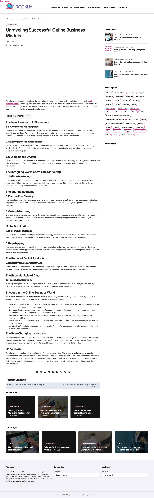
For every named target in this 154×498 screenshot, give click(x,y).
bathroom (120, 96)
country (136, 100)
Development (111, 108)
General (118, 112)
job (130, 119)
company (127, 100)
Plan (108, 131)
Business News (122, 8)
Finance (109, 112)
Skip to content (5, 1)
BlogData (83, 495)
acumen (109, 92)
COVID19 (126, 104)
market (141, 123)
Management (131, 123)
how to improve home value (115, 119)
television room (140, 131)
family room (135, 108)
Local (144, 119)
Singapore (128, 131)
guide (127, 112)
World (138, 134)
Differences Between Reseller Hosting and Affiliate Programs (82, 413)
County (109, 104)
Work (130, 134)
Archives (105, 472)
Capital (109, 100)
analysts (141, 92)
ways (123, 134)
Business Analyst (93, 8)
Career (117, 100)
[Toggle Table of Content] (27, 115)
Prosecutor (117, 131)
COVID (118, 104)
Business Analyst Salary (89, 443)
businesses (140, 96)
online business (128, 127)
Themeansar (92, 495)
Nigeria (117, 127)
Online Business (12, 24)
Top (108, 134)
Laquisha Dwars (119, 34)
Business (130, 96)
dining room (123, 108)
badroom (110, 96)
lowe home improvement (115, 123)
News (109, 127)
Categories (57, 472)
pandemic (140, 127)
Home (9, 19)
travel (115, 134)
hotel (142, 112)
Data (134, 104)
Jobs (136, 119)
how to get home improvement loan (118, 115)
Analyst (132, 92)
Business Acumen (108, 8)
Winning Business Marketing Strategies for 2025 (18, 413)
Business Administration (77, 8)
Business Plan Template (59, 8)
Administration (120, 92)
